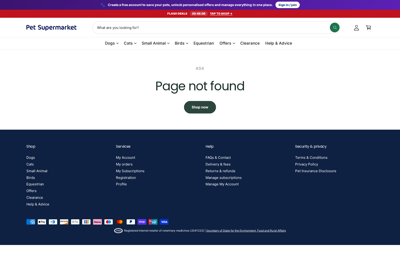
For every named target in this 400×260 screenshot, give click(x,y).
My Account (125, 157)
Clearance (34, 197)
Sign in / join (287, 5)
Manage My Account (222, 184)
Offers (225, 43)
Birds (179, 43)
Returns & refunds (220, 171)
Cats (128, 43)
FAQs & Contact (218, 157)
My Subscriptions (130, 171)
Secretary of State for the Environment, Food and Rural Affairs (246, 230)
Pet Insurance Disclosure (315, 171)
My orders (124, 164)
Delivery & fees (218, 164)
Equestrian (35, 184)
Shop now (200, 107)
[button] (368, 27)
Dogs (110, 43)
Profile (121, 184)
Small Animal (154, 43)
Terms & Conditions (311, 157)
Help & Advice (37, 204)
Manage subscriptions (224, 177)
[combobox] (216, 27)
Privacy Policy (306, 164)
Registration (126, 177)
